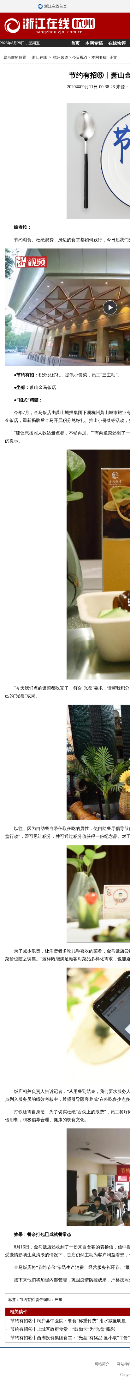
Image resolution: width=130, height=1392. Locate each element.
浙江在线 (39, 57)
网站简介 (101, 1364)
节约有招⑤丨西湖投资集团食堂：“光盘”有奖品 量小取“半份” (70, 1337)
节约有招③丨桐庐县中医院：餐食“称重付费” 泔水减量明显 (68, 1320)
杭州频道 (60, 57)
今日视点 (79, 57)
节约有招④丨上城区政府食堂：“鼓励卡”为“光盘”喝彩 (62, 1329)
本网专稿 (94, 43)
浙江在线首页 (41, 6)
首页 (75, 43)
